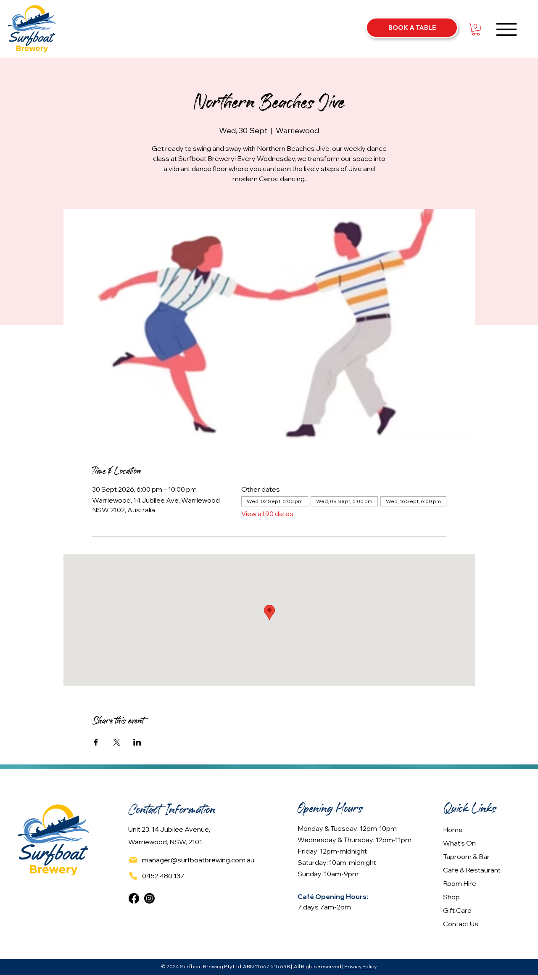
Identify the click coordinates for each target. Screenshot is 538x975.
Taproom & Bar (466, 856)
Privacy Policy (360, 966)
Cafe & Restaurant (472, 870)
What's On (459, 843)
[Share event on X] (117, 742)
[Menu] (506, 29)
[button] (476, 30)
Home (453, 829)
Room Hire (459, 883)
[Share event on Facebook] (96, 742)
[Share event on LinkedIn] (137, 742)
